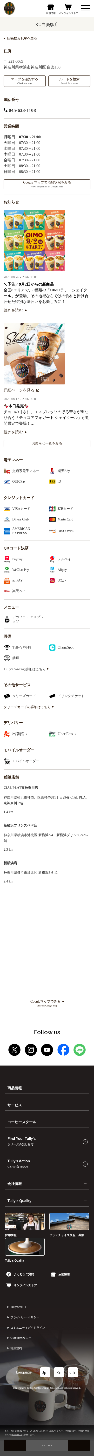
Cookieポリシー (20, 1338)
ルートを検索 (69, 81)
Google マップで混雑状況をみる (47, 184)
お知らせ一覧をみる (47, 443)
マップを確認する (24, 81)
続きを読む (13, 310)
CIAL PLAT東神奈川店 (21, 788)
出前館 (18, 734)
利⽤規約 (16, 1348)
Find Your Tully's (21, 1141)
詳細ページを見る (19, 390)
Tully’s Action (18, 1164)
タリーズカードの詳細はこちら (28, 707)
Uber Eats (66, 734)
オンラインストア (25, 1285)
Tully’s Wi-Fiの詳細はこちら (25, 669)
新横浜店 (10, 863)
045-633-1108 (21, 110)
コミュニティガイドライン (27, 1327)
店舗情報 (64, 1274)
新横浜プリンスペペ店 (20, 825)
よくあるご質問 (24, 1274)
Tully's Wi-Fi (18, 1307)
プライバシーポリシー (24, 1317)
